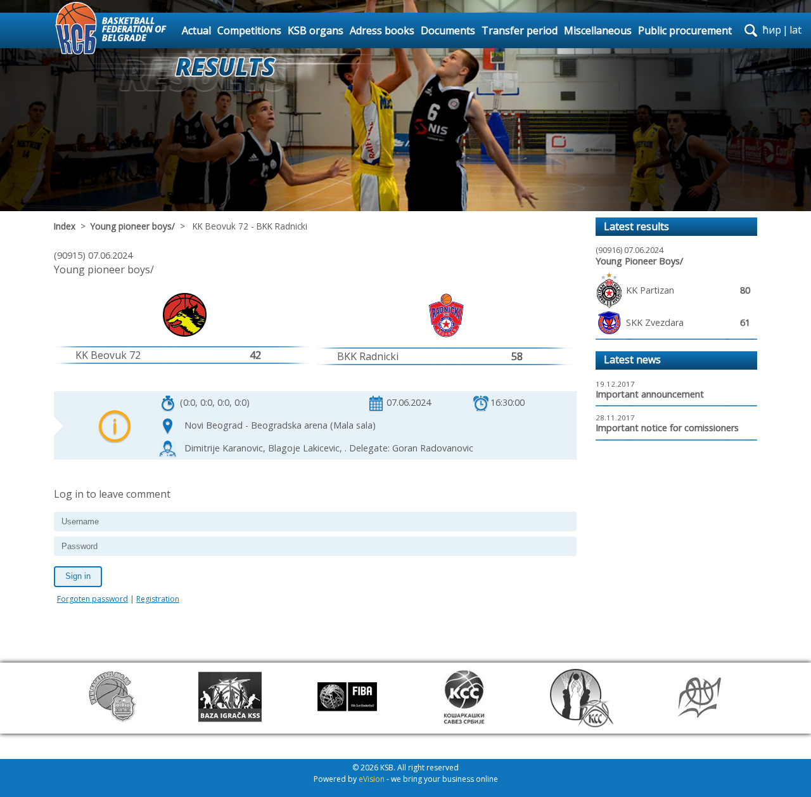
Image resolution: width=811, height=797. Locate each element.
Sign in (78, 576)
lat (795, 30)
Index (64, 226)
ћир (771, 30)
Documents (448, 30)
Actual (196, 30)
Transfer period (520, 30)
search (750, 30)
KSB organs (315, 30)
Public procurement (685, 30)
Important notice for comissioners (667, 428)
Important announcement (650, 394)
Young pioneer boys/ (133, 226)
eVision (371, 779)
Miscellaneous (598, 30)
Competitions (249, 30)
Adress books (382, 30)
